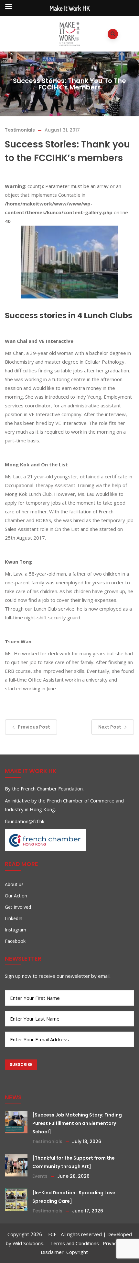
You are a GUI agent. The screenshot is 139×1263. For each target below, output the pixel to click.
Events (40, 1176)
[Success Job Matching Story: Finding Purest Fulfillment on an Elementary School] (77, 1123)
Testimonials (20, 130)
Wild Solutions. (28, 1243)
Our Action (16, 896)
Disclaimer (52, 1252)
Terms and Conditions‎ (75, 1243)
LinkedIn (13, 918)
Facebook (15, 941)
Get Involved (18, 907)
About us (14, 884)
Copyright (77, 1252)
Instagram (15, 930)
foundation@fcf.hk (24, 821)
